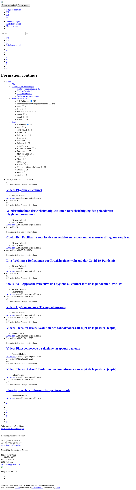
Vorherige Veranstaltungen (28, 96)
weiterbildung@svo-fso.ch (12, 445)
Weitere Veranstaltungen (28, 89)
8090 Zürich (24, 130)
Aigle (21, 132)
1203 (21, 127)
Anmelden (11, 198)
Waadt (22, 117)
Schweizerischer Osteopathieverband (36, 104)
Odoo (17, 488)
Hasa (58, 488)
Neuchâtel (23, 156)
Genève (22, 146)
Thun (21, 162)
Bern (21, 106)
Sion (21, 159)
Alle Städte (25, 125)
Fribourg (23, 143)
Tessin (22, 114)
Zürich (22, 170)
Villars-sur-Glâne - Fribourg (31, 167)
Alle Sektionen (26, 101)
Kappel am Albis (26, 148)
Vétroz (22, 164)
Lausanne (24, 151)
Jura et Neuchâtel (26, 112)
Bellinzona (24, 135)
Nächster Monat (24, 94)
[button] (23, 86)
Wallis (22, 119)
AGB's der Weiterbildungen (12, 428)
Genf (21, 109)
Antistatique (37, 488)
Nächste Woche (24, 91)
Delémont (23, 140)
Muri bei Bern (25, 154)
